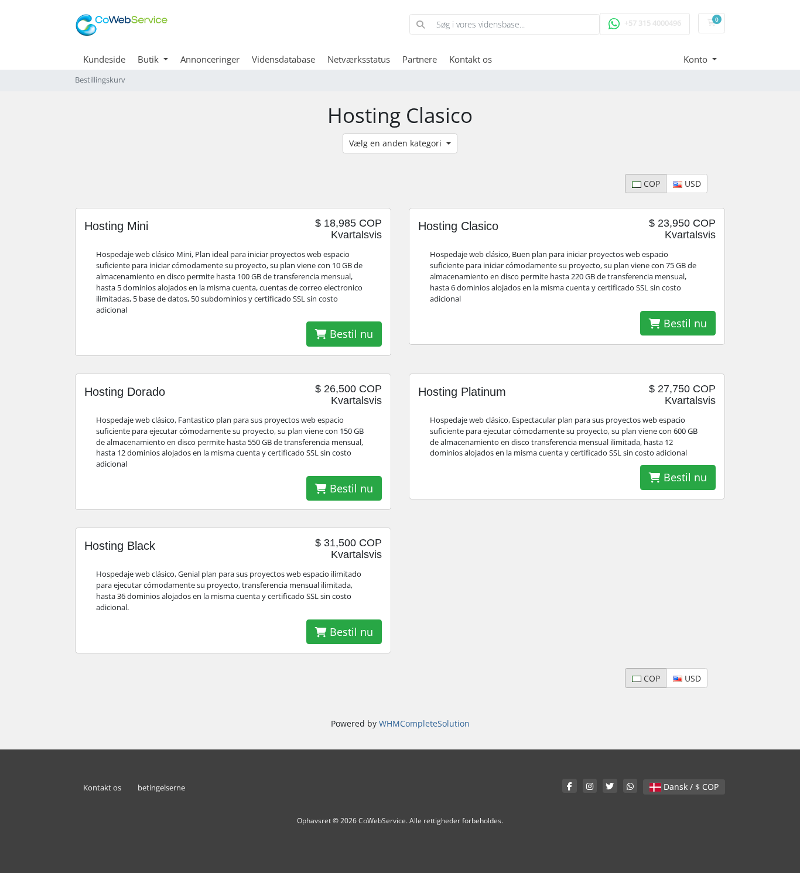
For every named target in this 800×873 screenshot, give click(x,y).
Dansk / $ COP (690, 786)
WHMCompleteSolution (424, 723)
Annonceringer (210, 59)
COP (650, 183)
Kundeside (104, 59)
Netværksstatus (358, 59)
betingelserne (161, 788)
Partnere (419, 59)
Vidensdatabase (283, 59)
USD (691, 183)
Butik (149, 59)
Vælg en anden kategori (396, 143)
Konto (696, 59)
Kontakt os (470, 59)
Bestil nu (350, 334)
